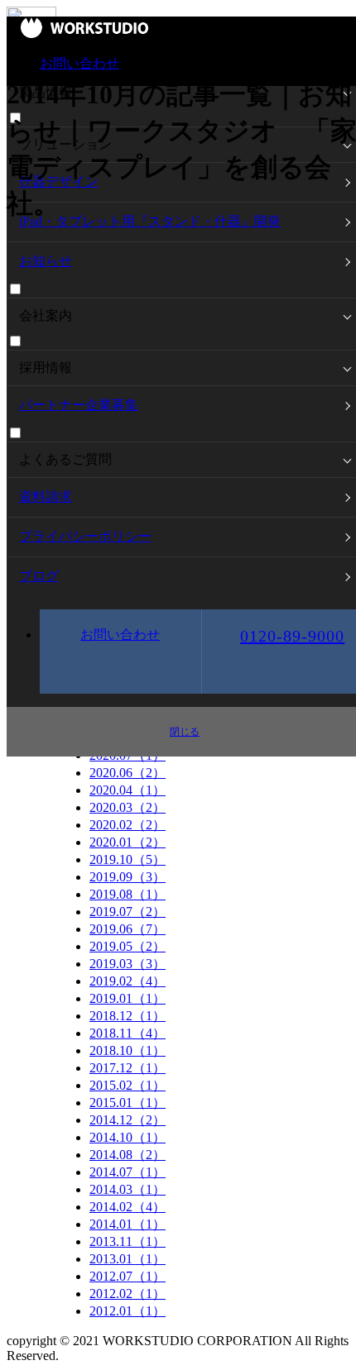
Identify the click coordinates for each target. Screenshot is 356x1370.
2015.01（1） (127, 1103)
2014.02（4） (127, 1207)
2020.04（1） (127, 790)
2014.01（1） (127, 1224)
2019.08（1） (127, 894)
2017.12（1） (127, 1068)
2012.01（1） (127, 1311)
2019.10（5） (127, 859)
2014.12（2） (127, 1120)
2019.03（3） (127, 964)
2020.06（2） (127, 773)
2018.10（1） (127, 1050)
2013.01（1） (127, 1259)
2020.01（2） (127, 842)
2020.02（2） (127, 825)
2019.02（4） (127, 981)
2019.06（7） (127, 929)
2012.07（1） (127, 1276)
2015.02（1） (127, 1085)
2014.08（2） (127, 1155)
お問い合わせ (79, 63)
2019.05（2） (127, 946)
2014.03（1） (127, 1189)
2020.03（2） (127, 807)
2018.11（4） (127, 1033)
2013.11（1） (127, 1241)
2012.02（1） (127, 1293)
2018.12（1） (127, 1016)
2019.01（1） (127, 998)
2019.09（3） (127, 877)
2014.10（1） (127, 1137)
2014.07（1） (127, 1172)
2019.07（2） (127, 912)
